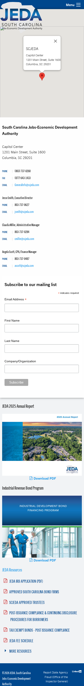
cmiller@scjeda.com (24, 239)
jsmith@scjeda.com (24, 212)
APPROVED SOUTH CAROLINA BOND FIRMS (34, 591)
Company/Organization (20, 361)
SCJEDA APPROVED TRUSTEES (27, 602)
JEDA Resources (12, 569)
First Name (12, 320)
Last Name (12, 341)
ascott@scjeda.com (24, 265)
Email (4, 185)
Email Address (15, 299)
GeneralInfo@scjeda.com (27, 185)
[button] (42, 76)
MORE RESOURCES (20, 651)
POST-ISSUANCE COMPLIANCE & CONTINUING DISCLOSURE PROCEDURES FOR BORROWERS (43, 616)
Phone (5, 171)
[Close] (55, 41)
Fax (3, 178)
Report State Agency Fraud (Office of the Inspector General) (55, 677)
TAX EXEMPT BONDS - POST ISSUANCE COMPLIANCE (39, 630)
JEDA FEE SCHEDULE (21, 640)
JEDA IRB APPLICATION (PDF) (26, 581)
